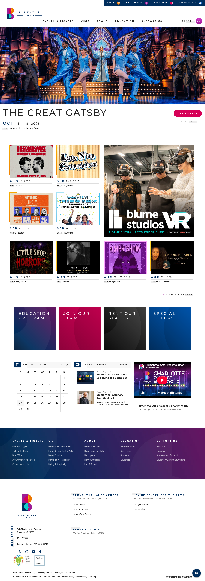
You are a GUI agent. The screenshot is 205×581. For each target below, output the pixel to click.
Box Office (17, 455)
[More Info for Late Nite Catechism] (78, 162)
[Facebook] (40, 552)
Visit (85, 21)
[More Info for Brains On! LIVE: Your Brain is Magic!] (78, 209)
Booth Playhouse (65, 185)
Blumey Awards (128, 446)
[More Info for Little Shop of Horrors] (31, 257)
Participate (89, 455)
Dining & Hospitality (57, 464)
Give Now (161, 446)
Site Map (92, 577)
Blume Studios (55, 455)
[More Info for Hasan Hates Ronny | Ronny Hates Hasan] (31, 162)
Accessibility (81, 577)
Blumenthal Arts (92, 446)
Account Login (188, 3)
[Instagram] (27, 552)
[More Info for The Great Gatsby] (102, 65)
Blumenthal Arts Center (59, 446)
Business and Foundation (168, 455)
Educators (125, 460)
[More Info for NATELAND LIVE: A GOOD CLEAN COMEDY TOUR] (31, 209)
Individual (161, 451)
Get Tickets (162, 3)
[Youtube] (33, 552)
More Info (188, 121)
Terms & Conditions (51, 577)
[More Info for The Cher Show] (125, 257)
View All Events (179, 294)
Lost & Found (90, 464)
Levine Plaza (140, 509)
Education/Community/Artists (171, 460)
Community (126, 451)
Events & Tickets (58, 21)
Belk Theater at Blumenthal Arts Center (21, 128)
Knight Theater (17, 233)
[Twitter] (20, 552)
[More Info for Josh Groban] (78, 257)
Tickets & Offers (20, 451)
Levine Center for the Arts (60, 451)
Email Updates (135, 3)
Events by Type (19, 446)
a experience (179, 576)
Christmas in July (20, 464)
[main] (102, 227)
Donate (112, 3)
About (102, 21)
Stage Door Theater (160, 281)
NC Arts (22, 560)
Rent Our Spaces (92, 460)
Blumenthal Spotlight (94, 451)
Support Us (151, 21)
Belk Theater (16, 185)
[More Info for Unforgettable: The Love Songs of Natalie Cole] (172, 257)
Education (124, 21)
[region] (42, 388)
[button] (201, 31)
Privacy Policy (68, 577)
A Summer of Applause (23, 460)
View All (123, 364)
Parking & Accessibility (59, 460)
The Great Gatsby (55, 112)
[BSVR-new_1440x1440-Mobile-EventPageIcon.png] (149, 191)
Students (125, 455)
